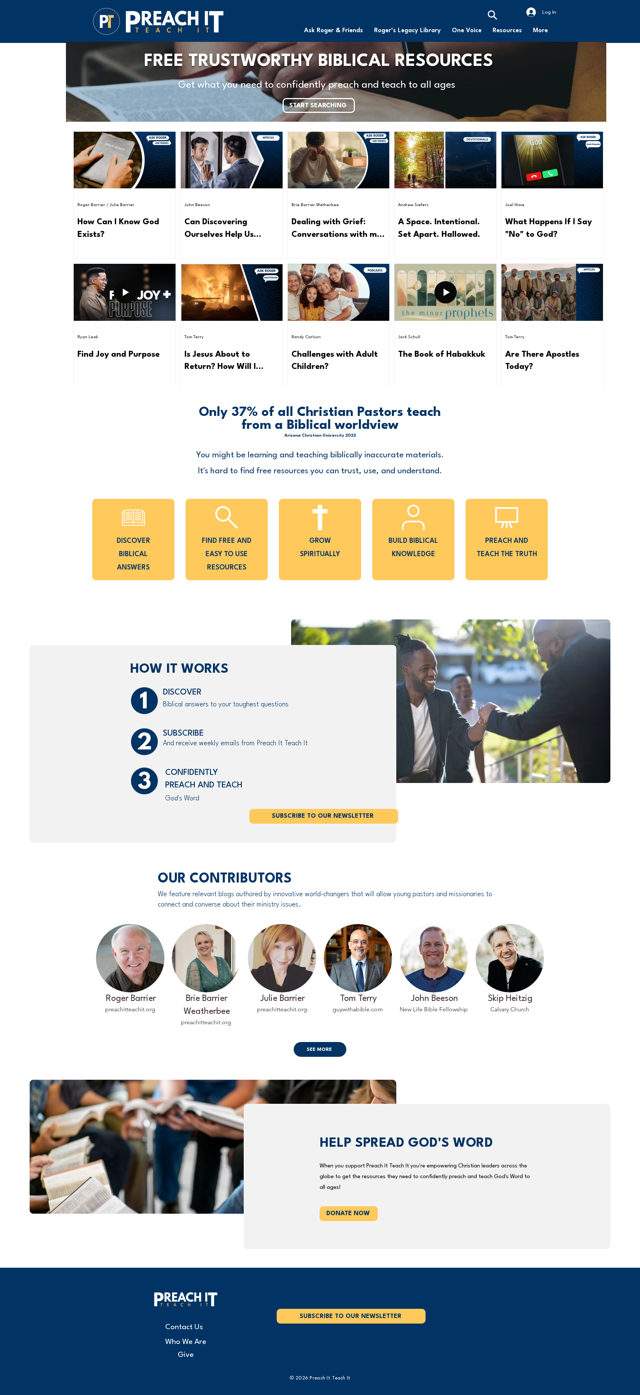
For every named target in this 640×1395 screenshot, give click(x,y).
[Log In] (531, 12)
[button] (507, 30)
